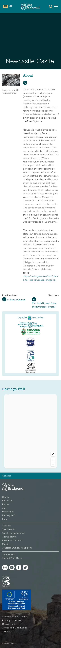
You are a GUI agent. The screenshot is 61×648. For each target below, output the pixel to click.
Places (5, 504)
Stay (4, 508)
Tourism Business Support (17, 548)
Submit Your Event (12, 558)
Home (5, 497)
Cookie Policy (10, 624)
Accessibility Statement (15, 617)
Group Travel (9, 537)
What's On (8, 512)
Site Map (7, 631)
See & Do (7, 501)
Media (5, 544)
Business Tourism (12, 540)
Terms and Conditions (14, 628)
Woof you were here (13, 533)
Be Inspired (8, 515)
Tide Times (8, 554)
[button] (50, 6)
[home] (30, 6)
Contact (6, 475)
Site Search (8, 529)
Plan (4, 519)
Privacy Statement (12, 620)
